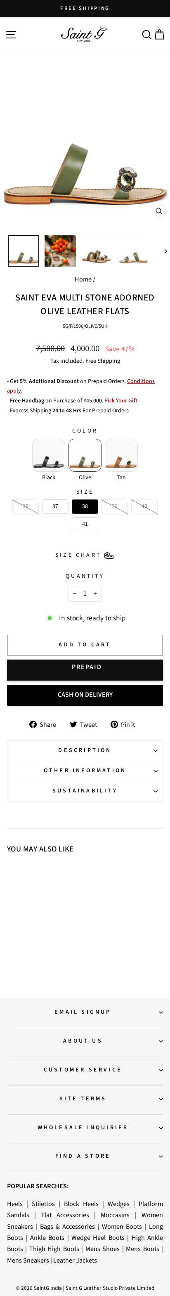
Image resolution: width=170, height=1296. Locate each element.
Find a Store (83, 1156)
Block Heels (81, 1203)
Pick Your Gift (120, 401)
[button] (48, 455)
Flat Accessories (65, 1215)
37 (27, 931)
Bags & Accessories (67, 1226)
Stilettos (43, 1203)
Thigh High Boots (54, 1248)
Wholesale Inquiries (83, 1127)
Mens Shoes (102, 1248)
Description (84, 750)
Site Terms (83, 1099)
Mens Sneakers (28, 1260)
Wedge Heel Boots (98, 1237)
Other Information (85, 770)
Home (83, 279)
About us (83, 1041)
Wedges (119, 1203)
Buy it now (85, 670)
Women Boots (122, 1226)
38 (36, 931)
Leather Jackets (75, 1260)
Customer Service (83, 1070)
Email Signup (82, 1012)
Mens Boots (142, 1248)
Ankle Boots (47, 1237)
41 (45, 931)
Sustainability (85, 791)
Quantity (85, 576)
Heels (15, 1203)
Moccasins (115, 1215)
